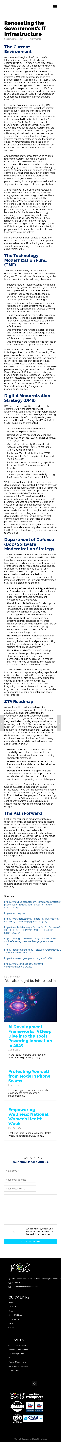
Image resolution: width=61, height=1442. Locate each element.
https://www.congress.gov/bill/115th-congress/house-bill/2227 (24, 965)
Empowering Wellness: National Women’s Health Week (28, 1116)
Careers (11, 1311)
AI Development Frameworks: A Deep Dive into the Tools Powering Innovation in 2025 (30, 1036)
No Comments (34, 39)
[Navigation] (55, 6)
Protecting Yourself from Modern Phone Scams (29, 1076)
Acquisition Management (18, 1366)
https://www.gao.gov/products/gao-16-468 (28, 958)
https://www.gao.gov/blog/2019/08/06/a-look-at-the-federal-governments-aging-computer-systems (30, 941)
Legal (11, 1323)
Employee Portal (15, 1319)
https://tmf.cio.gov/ (15, 913)
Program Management (17, 1362)
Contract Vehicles (15, 1315)
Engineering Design (16, 1354)
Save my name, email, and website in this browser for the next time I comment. (39, 1231)
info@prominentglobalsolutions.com (25, 1286)
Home (11, 1303)
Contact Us (13, 1328)
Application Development (18, 1349)
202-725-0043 (17, 1282)
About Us (12, 1307)
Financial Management (17, 1370)
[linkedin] (34, 1383)
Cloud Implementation (17, 1345)
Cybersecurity (14, 1358)
